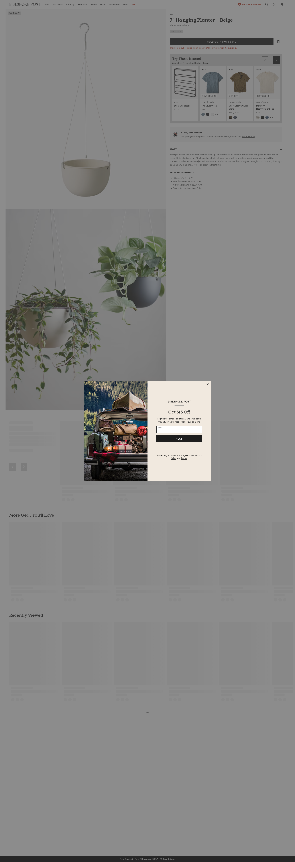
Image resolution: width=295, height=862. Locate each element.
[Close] (208, 384)
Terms (184, 458)
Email (160, 428)
